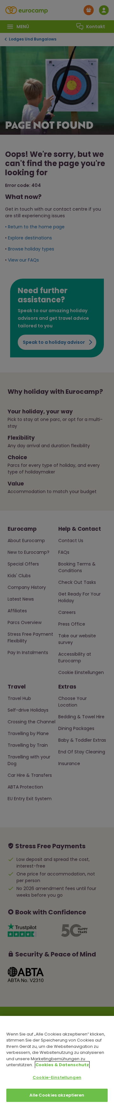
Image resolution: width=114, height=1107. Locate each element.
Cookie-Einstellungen (57, 1077)
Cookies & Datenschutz (62, 1065)
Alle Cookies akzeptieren (56, 1095)
